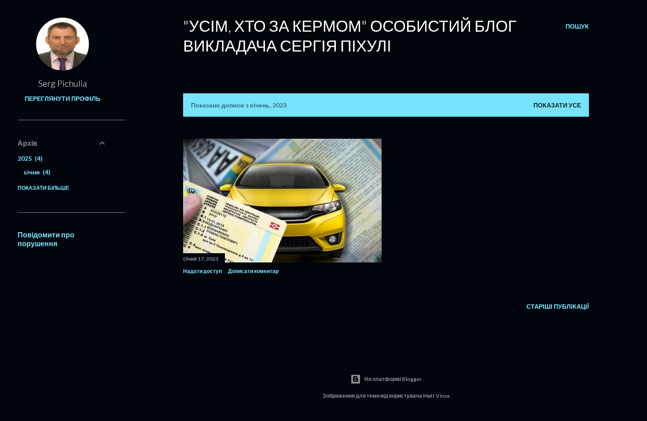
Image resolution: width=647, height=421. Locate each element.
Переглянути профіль (62, 98)
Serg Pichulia (62, 83)
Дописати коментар (253, 271)
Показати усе (557, 105)
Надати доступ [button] (202, 271)
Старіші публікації (557, 306)
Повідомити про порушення (46, 238)
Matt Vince (436, 395)
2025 (29, 158)
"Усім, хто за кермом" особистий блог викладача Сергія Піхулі (350, 35)
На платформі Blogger (393, 379)
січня (36, 172)
